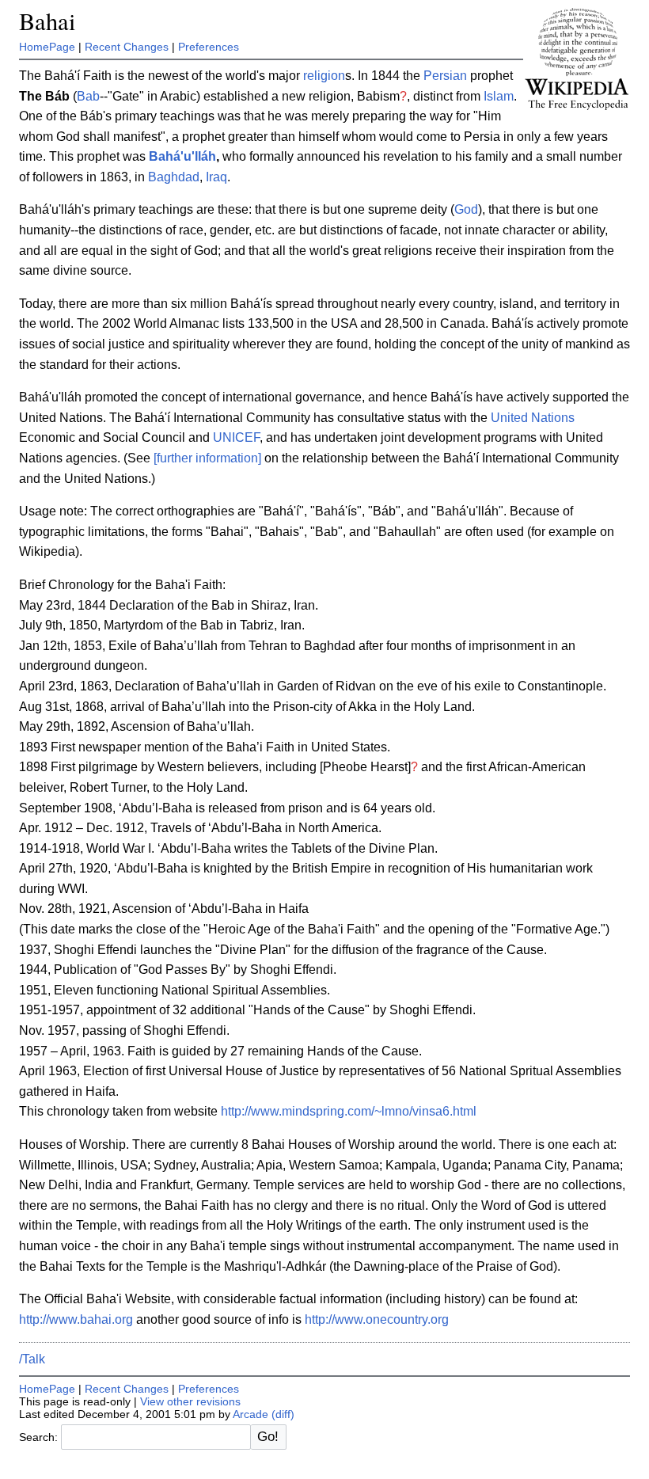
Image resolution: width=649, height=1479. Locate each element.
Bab (88, 96)
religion (324, 75)
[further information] (207, 458)
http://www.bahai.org (76, 1319)
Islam (499, 96)
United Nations (533, 417)
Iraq (216, 177)
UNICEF (236, 437)
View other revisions (190, 1401)
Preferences (208, 46)
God (466, 209)
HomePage (47, 46)
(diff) (282, 1414)
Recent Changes (127, 46)
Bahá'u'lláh (182, 156)
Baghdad (173, 177)
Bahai (47, 21)
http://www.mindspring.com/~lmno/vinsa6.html (348, 1111)
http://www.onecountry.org (377, 1319)
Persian (445, 75)
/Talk (32, 1359)
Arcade (250, 1414)
